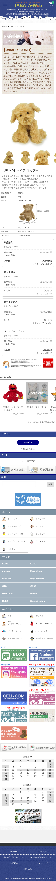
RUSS (5, 601)
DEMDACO (7, 593)
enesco (6, 571)
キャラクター (8, 609)
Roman (33, 593)
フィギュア (40, 534)
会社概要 (14, 852)
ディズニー (40, 616)
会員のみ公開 (46, 252)
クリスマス (40, 541)
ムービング (12, 519)
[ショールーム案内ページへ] (28, 821)
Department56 (37, 578)
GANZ (33, 586)
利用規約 (14, 863)
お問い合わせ (28, 869)
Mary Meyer (36, 571)
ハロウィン (12, 549)
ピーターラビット (15, 631)
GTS (4, 586)
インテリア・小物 (15, 534)
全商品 (4, 26)
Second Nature (37, 601)
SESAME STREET (44, 623)
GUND (21, 26)
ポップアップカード (16, 541)
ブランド (13, 26)
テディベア (40, 519)
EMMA (5, 563)
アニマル (39, 526)
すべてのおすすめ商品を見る (42, 422)
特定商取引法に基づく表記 (14, 857)
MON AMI (6, 578)
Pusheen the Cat (15, 638)
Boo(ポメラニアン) (14, 623)
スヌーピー (12, 616)
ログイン (36, 264)
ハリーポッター (42, 631)
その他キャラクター (44, 638)
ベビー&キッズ (14, 526)
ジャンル (6, 512)
